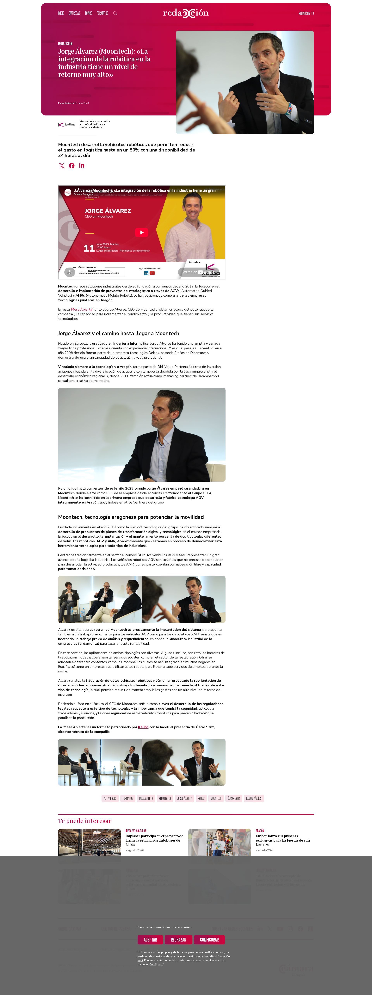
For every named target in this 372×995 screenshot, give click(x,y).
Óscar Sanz (234, 798)
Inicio (61, 13)
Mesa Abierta (66, 103)
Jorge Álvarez (184, 798)
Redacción (65, 43)
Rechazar (178, 939)
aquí (140, 960)
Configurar (209, 939)
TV (306, 13)
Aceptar (150, 939)
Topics (88, 13)
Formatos (102, 13)
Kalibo (143, 727)
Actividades (110, 798)
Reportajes (165, 798)
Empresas (74, 13)
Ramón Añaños (254, 798)
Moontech (216, 798)
